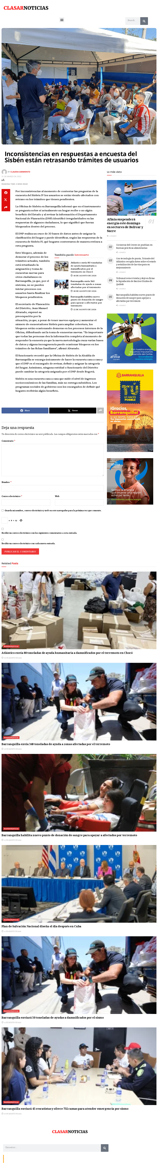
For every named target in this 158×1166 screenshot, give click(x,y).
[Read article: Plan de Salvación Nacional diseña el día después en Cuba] (79, 884)
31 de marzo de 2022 (11, 176)
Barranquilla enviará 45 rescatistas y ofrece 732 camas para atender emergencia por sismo (65, 1109)
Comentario (8, 440)
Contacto (9, 1158)
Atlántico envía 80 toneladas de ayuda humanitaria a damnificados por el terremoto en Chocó (86, 267)
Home (27, 1158)
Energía (19, 1158)
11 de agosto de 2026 (12, 931)
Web (57, 496)
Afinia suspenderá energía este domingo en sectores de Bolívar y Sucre (125, 225)
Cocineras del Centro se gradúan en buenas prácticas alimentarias (134, 246)
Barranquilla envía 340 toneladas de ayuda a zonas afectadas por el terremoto (86, 284)
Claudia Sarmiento (20, 171)
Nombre (7, 482)
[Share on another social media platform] (6, 207)
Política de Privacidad (41, 1158)
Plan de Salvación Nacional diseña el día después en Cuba (41, 926)
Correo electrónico (12, 496)
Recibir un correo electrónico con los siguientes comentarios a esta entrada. (39, 532)
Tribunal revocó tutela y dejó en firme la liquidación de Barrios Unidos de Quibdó (135, 281)
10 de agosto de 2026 (12, 1113)
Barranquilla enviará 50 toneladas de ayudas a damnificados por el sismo (53, 1018)
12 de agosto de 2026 (84, 309)
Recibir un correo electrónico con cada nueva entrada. (28, 543)
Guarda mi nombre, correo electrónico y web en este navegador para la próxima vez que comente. (53, 510)
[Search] (144, 21)
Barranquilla (11, 646)
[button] (61, 19)
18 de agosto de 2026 (84, 275)
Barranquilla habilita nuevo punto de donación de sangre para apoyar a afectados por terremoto (87, 301)
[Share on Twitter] (6, 200)
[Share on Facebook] (6, 192)
